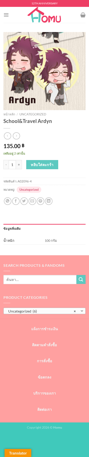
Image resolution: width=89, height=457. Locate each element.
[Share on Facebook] (16, 201)
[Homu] (44, 15)
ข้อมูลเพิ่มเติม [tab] (12, 228)
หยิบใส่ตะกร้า (42, 164)
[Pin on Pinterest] (40, 201)
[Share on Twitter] (24, 201)
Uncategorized (32, 114)
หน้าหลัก (9, 114)
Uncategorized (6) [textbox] (42, 311)
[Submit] (81, 279)
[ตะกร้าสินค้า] (83, 15)
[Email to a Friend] (32, 201)
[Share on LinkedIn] (48, 201)
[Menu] (6, 14)
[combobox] (44, 311)
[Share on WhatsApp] (7, 201)
